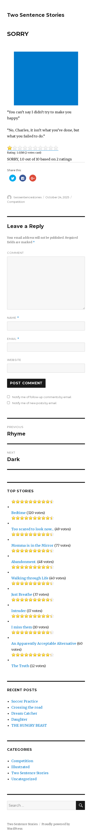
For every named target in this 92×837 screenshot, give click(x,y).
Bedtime (18, 513)
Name (13, 318)
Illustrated (20, 767)
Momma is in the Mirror (32, 545)
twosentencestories (28, 197)
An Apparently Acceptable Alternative (43, 643)
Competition (16, 201)
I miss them (21, 627)
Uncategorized (24, 779)
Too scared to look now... (32, 529)
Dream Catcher (24, 713)
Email (13, 339)
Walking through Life (29, 578)
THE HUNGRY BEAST (29, 725)
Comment (15, 252)
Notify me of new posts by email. (34, 403)
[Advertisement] (47, 79)
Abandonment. (23, 562)
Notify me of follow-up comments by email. (42, 397)
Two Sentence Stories (35, 15)
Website (14, 360)
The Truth (20, 666)
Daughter (19, 719)
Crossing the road (26, 707)
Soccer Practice (24, 701)
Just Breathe (21, 594)
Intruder (18, 611)
